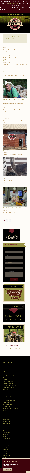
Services (5, 410)
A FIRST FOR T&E (7, 177)
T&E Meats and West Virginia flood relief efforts (13, 117)
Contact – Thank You (8, 381)
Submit (14, 279)
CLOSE (27, 471)
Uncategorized (6, 423)
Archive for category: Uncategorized (14, 37)
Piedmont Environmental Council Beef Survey (12, 54)
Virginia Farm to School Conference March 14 (12, 46)
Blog (4, 377)
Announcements (6, 421)
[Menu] (26, 18)
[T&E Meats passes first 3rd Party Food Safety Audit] (15, 88)
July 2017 (5, 447)
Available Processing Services (9, 71)
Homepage (5, 394)
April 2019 (5, 434)
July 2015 (5, 451)
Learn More (7, 469)
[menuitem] (26, 18)
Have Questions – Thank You (9, 393)
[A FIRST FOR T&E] (15, 166)
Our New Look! (6, 150)
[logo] (15, 23)
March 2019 (5, 436)
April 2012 (5, 457)
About (4, 373)
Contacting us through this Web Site (10, 60)
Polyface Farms (6, 406)
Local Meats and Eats (8, 396)
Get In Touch (6, 389)
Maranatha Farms (7, 398)
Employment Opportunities (9, 387)
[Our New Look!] (15, 137)
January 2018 (6, 445)
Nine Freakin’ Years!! (7, 106)
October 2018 (6, 444)
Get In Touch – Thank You (9, 391)
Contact (5, 379)
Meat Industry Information (9, 400)
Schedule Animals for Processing (10, 408)
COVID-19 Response (8, 383)
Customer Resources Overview (10, 385)
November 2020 (6, 432)
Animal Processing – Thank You (10, 375)
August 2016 (6, 449)
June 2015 (5, 453)
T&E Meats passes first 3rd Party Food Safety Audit (13, 99)
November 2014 (6, 455)
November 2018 (6, 442)
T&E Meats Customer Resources (10, 412)
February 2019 (6, 438)
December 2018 (6, 440)
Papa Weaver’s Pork (7, 404)
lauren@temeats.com (13, 3)
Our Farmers (6, 402)
